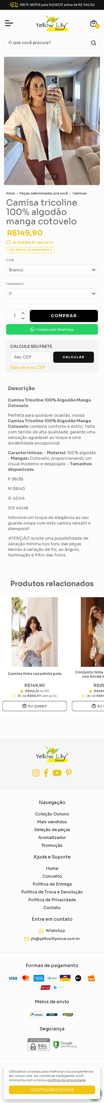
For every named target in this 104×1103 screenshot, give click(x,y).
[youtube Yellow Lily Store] (57, 773)
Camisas (79, 193)
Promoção (52, 845)
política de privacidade (67, 1080)
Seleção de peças (52, 829)
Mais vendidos (52, 822)
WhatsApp (55, 930)
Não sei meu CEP (27, 367)
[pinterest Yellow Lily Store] (69, 773)
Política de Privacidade (52, 900)
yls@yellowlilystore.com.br (55, 938)
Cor (10, 260)
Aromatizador (52, 837)
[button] (52, 329)
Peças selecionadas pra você (43, 193)
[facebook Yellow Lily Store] (45, 773)
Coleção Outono (52, 814)
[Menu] (10, 23)
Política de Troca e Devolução (52, 892)
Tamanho (15, 284)
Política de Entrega (52, 884)
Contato (52, 907)
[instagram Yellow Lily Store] (35, 773)
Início (10, 193)
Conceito (52, 876)
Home (52, 868)
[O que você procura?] (93, 42)
